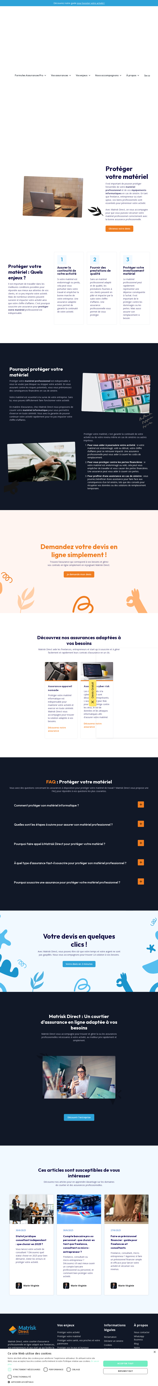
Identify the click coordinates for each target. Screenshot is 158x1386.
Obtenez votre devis (119, 228)
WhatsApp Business (139, 1338)
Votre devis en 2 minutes (79, 963)
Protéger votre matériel (69, 1336)
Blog (136, 1343)
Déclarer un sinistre (113, 1340)
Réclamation (110, 1336)
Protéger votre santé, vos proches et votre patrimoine (78, 1342)
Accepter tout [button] (125, 1363)
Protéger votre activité (68, 1332)
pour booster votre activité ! (91, 3)
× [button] (154, 1352)
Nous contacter (142, 1332)
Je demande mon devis (79, 574)
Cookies (108, 1344)
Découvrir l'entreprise (79, 1117)
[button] (32, 75)
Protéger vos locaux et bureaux (73, 1347)
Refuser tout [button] (125, 1371)
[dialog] (79, 1367)
